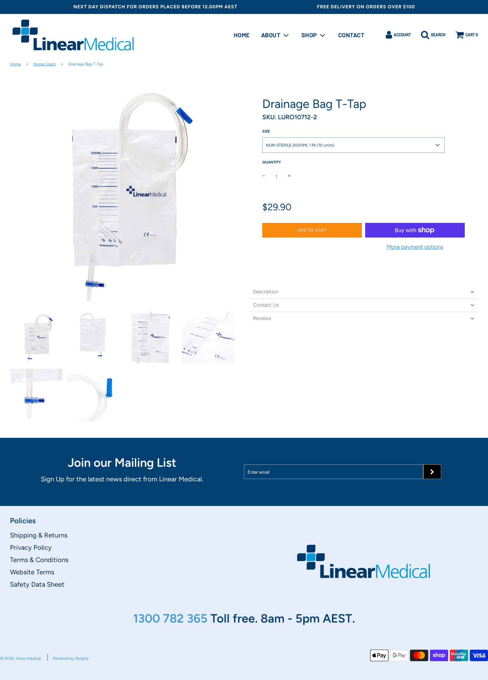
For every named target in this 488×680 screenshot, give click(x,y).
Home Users (45, 64)
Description (265, 291)
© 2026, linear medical (20, 658)
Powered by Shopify (71, 658)
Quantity (271, 162)
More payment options (415, 246)
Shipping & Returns (38, 535)
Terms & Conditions (39, 560)
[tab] (363, 291)
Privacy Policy (31, 547)
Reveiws (262, 318)
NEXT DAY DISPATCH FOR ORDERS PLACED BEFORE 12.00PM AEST (155, 7)
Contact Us (266, 305)
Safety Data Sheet (37, 584)
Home (242, 35)
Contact (351, 35)
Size (266, 131)
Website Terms (32, 572)
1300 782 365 (171, 618)
